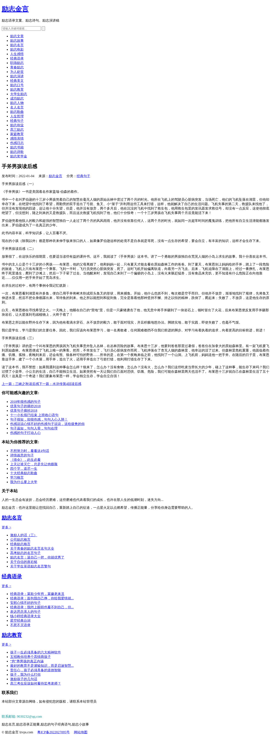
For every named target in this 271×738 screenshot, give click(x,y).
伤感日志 (17, 143)
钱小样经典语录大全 (25, 616)
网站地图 (80, 732)
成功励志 (17, 98)
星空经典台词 (20, 620)
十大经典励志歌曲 (23, 473)
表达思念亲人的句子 (25, 611)
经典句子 (17, 120)
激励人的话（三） (23, 535)
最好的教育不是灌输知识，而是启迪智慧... (42, 665)
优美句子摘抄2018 (23, 410)
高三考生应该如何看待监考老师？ (35, 683)
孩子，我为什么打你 (25, 674)
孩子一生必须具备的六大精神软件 (35, 652)
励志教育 (17, 89)
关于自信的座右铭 (23, 562)
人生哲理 (17, 116)
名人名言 (17, 107)
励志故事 (17, 40)
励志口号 (17, 85)
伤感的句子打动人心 (25, 433)
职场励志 (17, 63)
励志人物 (17, 103)
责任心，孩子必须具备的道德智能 (35, 670)
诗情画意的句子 (22, 455)
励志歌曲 (17, 112)
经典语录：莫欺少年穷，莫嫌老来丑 (37, 594)
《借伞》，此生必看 (25, 459)
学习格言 (17, 477)
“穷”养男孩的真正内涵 (27, 661)
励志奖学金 (18, 156)
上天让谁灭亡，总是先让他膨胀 (34, 464)
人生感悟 (17, 54)
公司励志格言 (20, 539)
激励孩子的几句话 (23, 679)
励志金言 (15, 9)
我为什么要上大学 (23, 482)
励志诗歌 (17, 152)
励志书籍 (17, 147)
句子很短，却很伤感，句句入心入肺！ (39, 419)
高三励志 (17, 129)
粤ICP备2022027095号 (53, 732)
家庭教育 (17, 134)
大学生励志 (18, 94)
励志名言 (17, 45)
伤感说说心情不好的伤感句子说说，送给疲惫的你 (47, 424)
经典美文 (17, 80)
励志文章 (17, 36)
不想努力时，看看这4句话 (29, 451)
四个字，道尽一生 (23, 468)
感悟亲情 (17, 138)
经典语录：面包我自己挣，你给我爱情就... (42, 598)
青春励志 (17, 67)
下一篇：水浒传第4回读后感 (60, 384)
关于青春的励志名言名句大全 (32, 548)
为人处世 (17, 72)
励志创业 (17, 125)
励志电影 (17, 49)
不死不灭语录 (20, 625)
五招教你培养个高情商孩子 (30, 657)
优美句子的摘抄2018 (25, 406)
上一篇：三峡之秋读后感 (20, 384)
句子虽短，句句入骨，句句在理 (34, 428)
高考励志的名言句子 (25, 553)
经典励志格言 (20, 544)
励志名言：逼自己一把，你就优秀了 (37, 557)
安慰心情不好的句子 (25, 603)
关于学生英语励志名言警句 (30, 566)
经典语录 (17, 58)
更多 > (6, 527)
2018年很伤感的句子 (25, 401)
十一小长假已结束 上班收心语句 (34, 415)
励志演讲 (17, 76)
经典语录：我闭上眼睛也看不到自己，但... (42, 607)
